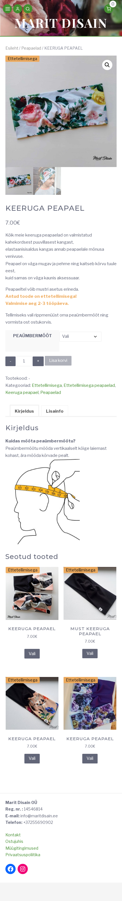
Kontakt (13, 834)
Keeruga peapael (22, 392)
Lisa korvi (58, 360)
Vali (32, 653)
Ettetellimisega (47, 385)
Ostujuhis (14, 841)
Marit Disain (61, 22)
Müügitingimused (21, 848)
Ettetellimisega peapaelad (89, 385)
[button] (17, 9)
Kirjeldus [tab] (24, 411)
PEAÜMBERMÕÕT (32, 335)
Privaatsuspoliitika (22, 854)
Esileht (11, 48)
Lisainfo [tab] (55, 411)
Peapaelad (31, 48)
